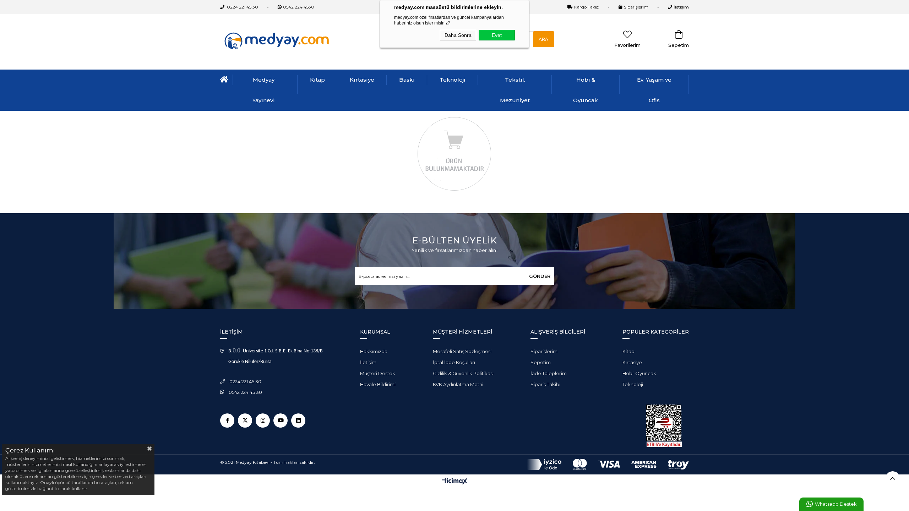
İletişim (681, 7)
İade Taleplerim (548, 373)
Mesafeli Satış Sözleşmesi (462, 351)
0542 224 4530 (298, 7)
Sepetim (540, 362)
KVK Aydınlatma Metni (458, 384)
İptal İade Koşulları (454, 362)
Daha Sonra (458, 35)
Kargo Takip (586, 7)
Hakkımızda (373, 351)
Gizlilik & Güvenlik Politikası (463, 373)
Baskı (407, 79)
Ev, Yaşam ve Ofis (654, 90)
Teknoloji (453, 79)
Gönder (539, 276)
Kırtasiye (362, 79)
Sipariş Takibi (545, 384)
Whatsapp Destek (835, 504)
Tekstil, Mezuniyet (515, 90)
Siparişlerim (636, 7)
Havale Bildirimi (378, 384)
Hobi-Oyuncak (639, 373)
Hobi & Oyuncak (585, 90)
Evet (497, 35)
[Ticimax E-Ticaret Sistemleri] (454, 481)
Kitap (317, 79)
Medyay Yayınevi (263, 90)
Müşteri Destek (377, 373)
